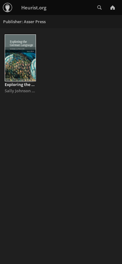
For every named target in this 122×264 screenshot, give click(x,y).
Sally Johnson (18, 91)
